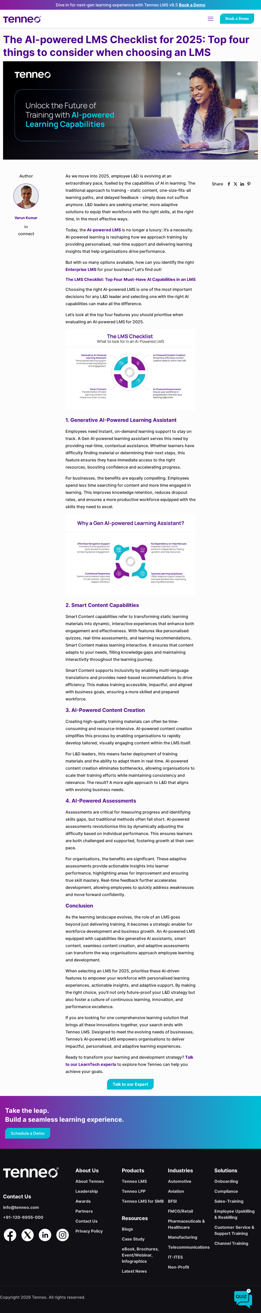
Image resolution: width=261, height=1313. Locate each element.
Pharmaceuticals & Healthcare (186, 1224)
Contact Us (86, 1221)
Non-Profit (178, 1267)
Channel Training (231, 1243)
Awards (83, 1201)
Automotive (179, 1181)
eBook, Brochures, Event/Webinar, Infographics (140, 1255)
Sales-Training (228, 1201)
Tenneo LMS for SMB (143, 1201)
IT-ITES (175, 1257)
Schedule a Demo (28, 1133)
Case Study (133, 1239)
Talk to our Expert (130, 1084)
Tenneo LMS (134, 1181)
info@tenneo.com (21, 1207)
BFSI (172, 1201)
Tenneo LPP (134, 1191)
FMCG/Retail (180, 1211)
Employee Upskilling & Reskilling (234, 1214)
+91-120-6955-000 (23, 1217)
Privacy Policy (89, 1231)
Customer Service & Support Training (234, 1230)
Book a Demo (192, 4)
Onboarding (226, 1181)
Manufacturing (182, 1237)
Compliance (226, 1191)
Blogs (127, 1229)
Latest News (134, 1271)
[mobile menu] (210, 18)
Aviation (176, 1191)
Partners (84, 1211)
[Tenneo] (22, 19)
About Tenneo (89, 1181)
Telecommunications (189, 1247)
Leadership (86, 1191)
